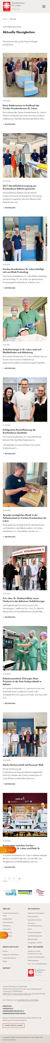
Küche (30, 929)
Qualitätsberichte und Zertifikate (27, 1000)
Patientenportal (33, 916)
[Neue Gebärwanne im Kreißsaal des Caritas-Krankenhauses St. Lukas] (25, 75)
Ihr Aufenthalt (34, 909)
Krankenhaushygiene (34, 932)
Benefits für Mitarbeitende (36, 957)
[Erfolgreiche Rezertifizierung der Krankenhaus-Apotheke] (25, 399)
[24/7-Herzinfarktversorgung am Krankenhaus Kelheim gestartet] (25, 155)
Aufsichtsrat (6, 926)
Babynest (6, 968)
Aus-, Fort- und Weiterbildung (37, 964)
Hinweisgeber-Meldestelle (13, 1011)
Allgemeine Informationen (36, 913)
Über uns (6, 909)
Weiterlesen (10, 124)
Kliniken (5, 951)
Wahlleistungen (33, 939)
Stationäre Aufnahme (35, 920)
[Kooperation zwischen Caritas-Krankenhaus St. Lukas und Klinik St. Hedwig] (25, 815)
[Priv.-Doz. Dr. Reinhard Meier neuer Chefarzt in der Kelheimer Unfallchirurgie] (25, 568)
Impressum (7, 1006)
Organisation (7, 929)
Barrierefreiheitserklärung (14, 1013)
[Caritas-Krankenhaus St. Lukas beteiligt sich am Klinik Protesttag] (25, 239)
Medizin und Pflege (10, 947)
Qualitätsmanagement (35, 936)
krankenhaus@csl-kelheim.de (21, 994)
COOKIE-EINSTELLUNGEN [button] (13, 1025)
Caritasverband (8, 922)
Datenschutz (8, 1008)
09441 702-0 (7, 994)
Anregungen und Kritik (35, 942)
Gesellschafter (7, 919)
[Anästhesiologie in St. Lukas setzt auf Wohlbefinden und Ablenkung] (25, 319)
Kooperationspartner (9, 958)
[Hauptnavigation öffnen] (43, 6)
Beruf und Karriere (35, 947)
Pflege (5, 961)
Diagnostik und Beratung (10, 954)
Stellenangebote (33, 960)
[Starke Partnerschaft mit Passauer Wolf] (25, 735)
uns (19, 42)
